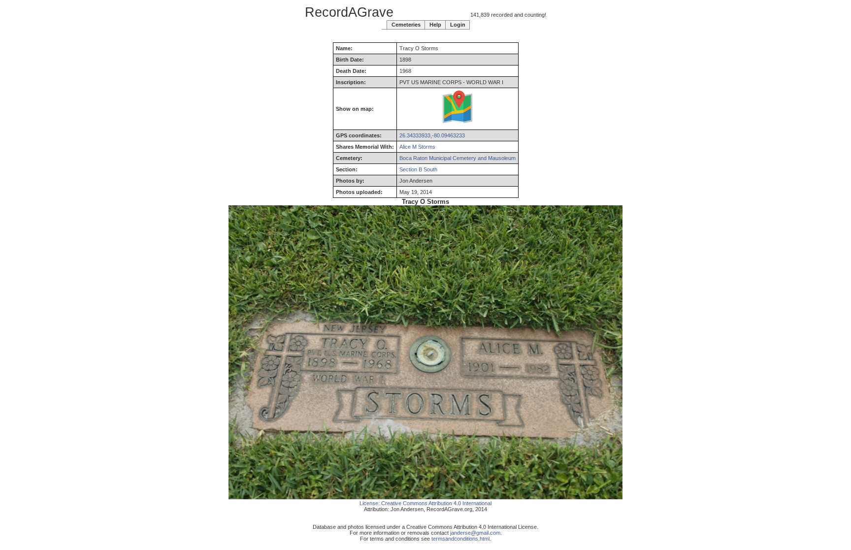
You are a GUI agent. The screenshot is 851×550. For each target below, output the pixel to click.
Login (457, 25)
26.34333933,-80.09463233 (432, 135)
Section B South (418, 169)
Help (435, 25)
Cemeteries (406, 25)
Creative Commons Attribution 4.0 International (436, 503)
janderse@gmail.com (475, 533)
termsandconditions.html (460, 539)
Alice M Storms (417, 147)
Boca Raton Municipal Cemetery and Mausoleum (457, 158)
